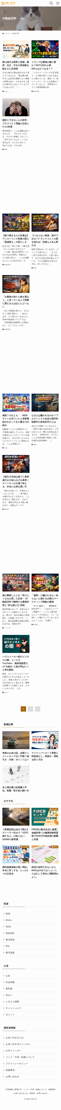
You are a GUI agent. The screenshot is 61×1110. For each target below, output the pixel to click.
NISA (8, 926)
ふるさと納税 (12, 1001)
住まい (9, 995)
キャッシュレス (13, 1008)
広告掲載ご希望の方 (14, 1089)
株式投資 (10, 939)
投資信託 (10, 933)
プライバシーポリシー (17, 1063)
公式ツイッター (13, 1050)
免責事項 (10, 1070)
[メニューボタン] (57, 3)
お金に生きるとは (15, 1037)
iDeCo (9, 920)
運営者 (32, 1093)
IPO (8, 946)
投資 (8, 913)
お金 (8, 976)
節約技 (9, 988)
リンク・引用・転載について (20, 1057)
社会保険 (10, 982)
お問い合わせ (12, 1076)
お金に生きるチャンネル (18, 1044)
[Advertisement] (30, 182)
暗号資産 (10, 952)
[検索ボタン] (51, 3)
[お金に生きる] (8, 3)
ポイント (10, 1014)
